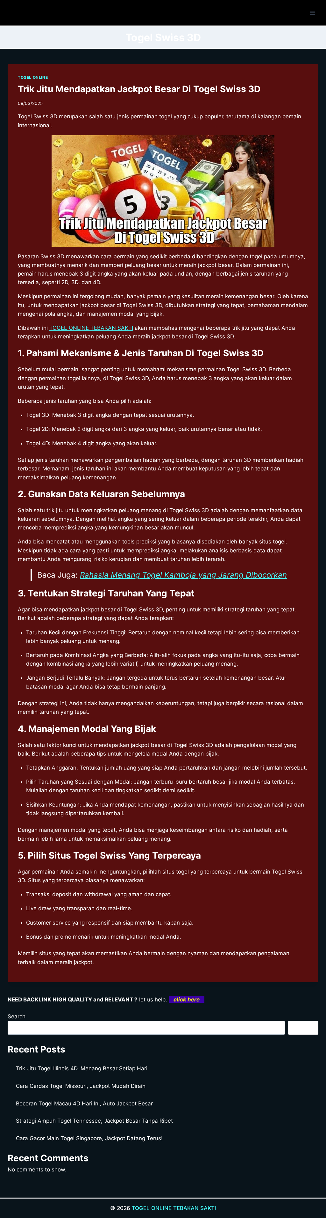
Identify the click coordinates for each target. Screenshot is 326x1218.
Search (16, 1016)
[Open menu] (312, 13)
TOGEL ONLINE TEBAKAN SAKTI (91, 328)
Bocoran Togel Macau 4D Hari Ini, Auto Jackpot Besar (84, 1103)
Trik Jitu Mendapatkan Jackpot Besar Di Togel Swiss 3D (139, 89)
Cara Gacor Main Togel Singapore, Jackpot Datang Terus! (89, 1138)
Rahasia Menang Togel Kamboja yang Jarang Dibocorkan (183, 574)
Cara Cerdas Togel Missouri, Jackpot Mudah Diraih (80, 1086)
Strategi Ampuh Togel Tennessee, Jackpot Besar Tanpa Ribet (94, 1121)
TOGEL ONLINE (33, 77)
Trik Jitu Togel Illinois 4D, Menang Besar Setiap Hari (81, 1068)
